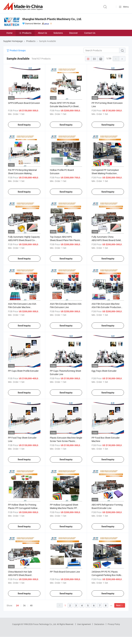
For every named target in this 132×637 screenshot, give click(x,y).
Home (9, 32)
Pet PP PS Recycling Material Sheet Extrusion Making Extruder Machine (22, 173)
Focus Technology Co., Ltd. (45, 624)
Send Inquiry (24, 124)
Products (26, 32)
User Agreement (84, 624)
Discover (73, 32)
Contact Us (89, 32)
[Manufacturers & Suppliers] (23, 6)
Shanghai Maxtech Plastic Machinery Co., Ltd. (52, 19)
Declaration (99, 624)
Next (118, 605)
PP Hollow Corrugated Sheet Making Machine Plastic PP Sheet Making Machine (64, 508)
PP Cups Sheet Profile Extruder (23, 370)
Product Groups (17, 50)
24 (17, 605)
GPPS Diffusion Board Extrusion (24, 102)
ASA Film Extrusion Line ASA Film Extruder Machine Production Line (22, 307)
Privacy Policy (114, 624)
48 (31, 605)
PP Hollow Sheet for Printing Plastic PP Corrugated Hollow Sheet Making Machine (23, 508)
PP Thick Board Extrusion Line (65, 571)
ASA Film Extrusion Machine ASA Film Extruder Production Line (106, 307)
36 (24, 605)
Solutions (58, 32)
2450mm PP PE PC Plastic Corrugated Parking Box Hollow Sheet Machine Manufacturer (107, 575)
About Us (42, 32)
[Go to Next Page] (122, 58)
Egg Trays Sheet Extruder (104, 370)
